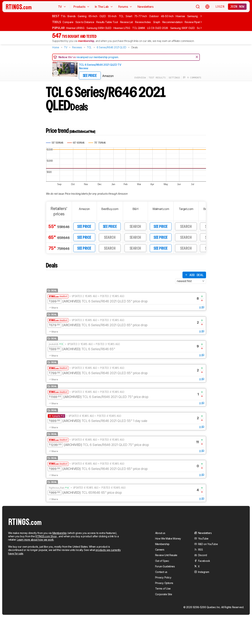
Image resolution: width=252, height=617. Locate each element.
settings (174, 77)
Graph (156, 22)
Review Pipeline (194, 22)
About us (160, 533)
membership (86, 40)
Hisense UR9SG (75, 28)
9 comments (193, 77)
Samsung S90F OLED (182, 28)
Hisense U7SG (121, 28)
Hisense (180, 16)
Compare (68, 22)
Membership (59, 533)
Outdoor (154, 16)
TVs (63, 16)
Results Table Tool (107, 22)
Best (55, 16)
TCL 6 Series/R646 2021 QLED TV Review (100, 66)
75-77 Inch (140, 16)
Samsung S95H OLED (99, 28)
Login (219, 6)
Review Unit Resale (166, 555)
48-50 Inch (167, 16)
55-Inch (112, 16)
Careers (159, 549)
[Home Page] (19, 6)
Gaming (82, 16)
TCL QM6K (138, 28)
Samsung (192, 16)
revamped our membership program (97, 57)
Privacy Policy (163, 577)
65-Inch (93, 16)
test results (157, 77)
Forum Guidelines (165, 566)
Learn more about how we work (35, 539)
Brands (72, 16)
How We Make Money (168, 538)
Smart (129, 16)
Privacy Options (164, 583)
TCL (121, 16)
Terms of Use (163, 588)
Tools (56, 22)
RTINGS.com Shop (46, 536)
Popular (58, 28)
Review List (126, 22)
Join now (237, 6)
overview (140, 77)
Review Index (143, 22)
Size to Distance (84, 22)
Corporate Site (163, 594)
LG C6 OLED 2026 (157, 28)
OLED (102, 16)
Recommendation (172, 22)
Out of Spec (162, 560)
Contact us (161, 571)
